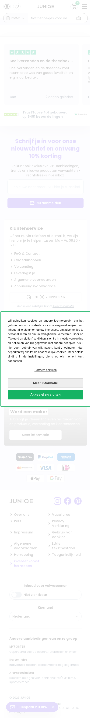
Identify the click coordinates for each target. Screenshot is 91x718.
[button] (45, 370)
